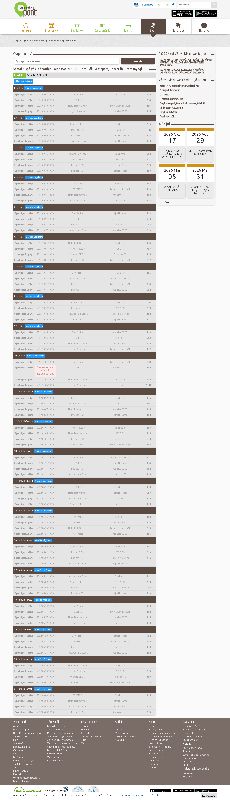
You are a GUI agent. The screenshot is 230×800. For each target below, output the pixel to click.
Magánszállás (122, 733)
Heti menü (86, 726)
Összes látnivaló (55, 760)
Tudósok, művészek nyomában (62, 743)
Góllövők (42, 75)
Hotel (117, 726)
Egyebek (17, 774)
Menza (84, 743)
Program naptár (21, 729)
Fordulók (71, 40)
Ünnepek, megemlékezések (26, 778)
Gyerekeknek (19, 750)
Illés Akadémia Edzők (120, 106)
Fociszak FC (120, 100)
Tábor (16, 767)
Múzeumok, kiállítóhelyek (59, 750)
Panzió (118, 729)
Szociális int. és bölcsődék (196, 755)
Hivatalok (187, 761)
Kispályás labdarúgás (159, 757)
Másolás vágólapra (23, 81)
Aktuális (17, 726)
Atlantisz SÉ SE (120, 111)
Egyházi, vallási (20, 771)
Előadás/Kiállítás (21, 747)
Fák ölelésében (54, 753)
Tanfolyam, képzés (22, 764)
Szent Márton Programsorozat (28, 733)
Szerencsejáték (190, 740)
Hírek (151, 726)
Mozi (15, 740)
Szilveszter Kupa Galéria (160, 736)
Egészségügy (189, 758)
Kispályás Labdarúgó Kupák (163, 733)
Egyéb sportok (156, 750)
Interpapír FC (120, 94)
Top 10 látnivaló (55, 729)
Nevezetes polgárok (57, 726)
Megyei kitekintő (21, 781)
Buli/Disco (18, 757)
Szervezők (188, 773)
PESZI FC (77, 100)
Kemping (119, 740)
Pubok (84, 740)
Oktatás (186, 765)
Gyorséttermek (88, 733)
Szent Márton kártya (192, 748)
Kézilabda (153, 753)
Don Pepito (77, 94)
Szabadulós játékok (192, 736)
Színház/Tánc (20, 743)
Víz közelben (53, 757)
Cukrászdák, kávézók (91, 736)
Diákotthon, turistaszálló (127, 736)
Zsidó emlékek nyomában (60, 740)
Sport (19, 40)
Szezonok (55, 40)
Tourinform (188, 751)
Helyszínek (188, 776)
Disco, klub (188, 733)
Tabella (30, 75)
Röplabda (153, 764)
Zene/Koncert (20, 736)
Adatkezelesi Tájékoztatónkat (141, 795)
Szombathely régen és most (61, 747)
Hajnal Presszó (77, 111)
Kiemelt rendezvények (23, 760)
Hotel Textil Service (77, 106)
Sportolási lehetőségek (194, 729)
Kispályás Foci (35, 40)
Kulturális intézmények (194, 726)
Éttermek (85, 729)
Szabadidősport (157, 767)
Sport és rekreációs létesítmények (158, 742)
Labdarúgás (155, 760)
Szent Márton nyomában (59, 736)
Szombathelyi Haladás (160, 747)
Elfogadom (208, 796)
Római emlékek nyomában (60, 733)
